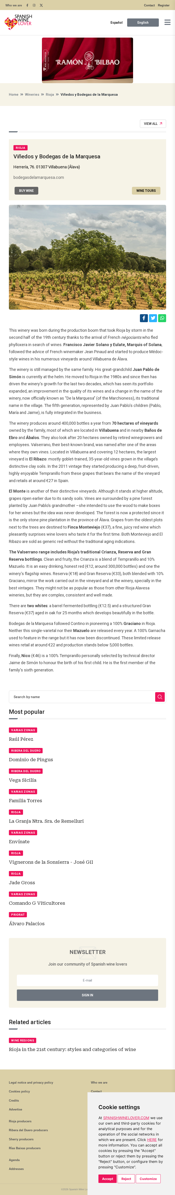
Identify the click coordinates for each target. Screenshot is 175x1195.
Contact (149, 5)
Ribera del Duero (25, 750)
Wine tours (146, 191)
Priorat (18, 914)
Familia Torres (25, 800)
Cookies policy (19, 1091)
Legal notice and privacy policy (31, 1082)
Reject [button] (126, 1179)
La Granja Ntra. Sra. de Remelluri (46, 821)
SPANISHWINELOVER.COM (126, 1117)
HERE (152, 1139)
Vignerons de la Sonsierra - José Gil (51, 862)
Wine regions (22, 1040)
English (143, 22)
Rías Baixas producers (25, 1148)
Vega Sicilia (22, 780)
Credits (14, 1100)
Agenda (14, 1160)
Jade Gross (22, 882)
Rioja (50, 95)
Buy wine (26, 191)
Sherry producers (21, 1139)
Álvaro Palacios (27, 923)
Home (13, 95)
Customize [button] (148, 1179)
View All (150, 124)
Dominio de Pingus (31, 759)
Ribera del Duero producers (28, 1130)
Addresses (16, 1169)
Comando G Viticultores (37, 903)
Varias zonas (23, 730)
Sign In (87, 995)
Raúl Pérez (21, 739)
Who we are (13, 5)
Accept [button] (107, 1179)
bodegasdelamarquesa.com (38, 177)
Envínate (19, 841)
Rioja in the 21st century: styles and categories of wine (72, 1049)
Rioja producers (20, 1121)
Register (164, 5)
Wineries (32, 95)
